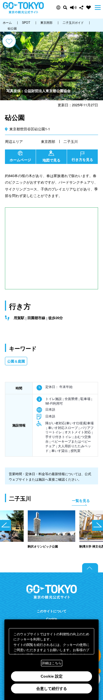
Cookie (51, 619)
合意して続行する (51, 688)
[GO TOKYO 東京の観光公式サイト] (23, 8)
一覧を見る (81, 500)
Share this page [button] (81, 7)
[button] (58, 7)
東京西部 (48, 141)
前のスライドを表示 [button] (5, 525)
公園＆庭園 (16, 361)
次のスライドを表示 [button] (97, 525)
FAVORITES (88, 7)
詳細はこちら (52, 663)
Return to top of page (90, 567)
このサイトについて (51, 611)
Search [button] (65, 7)
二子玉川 (70, 141)
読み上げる (73, 7)
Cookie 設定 (52, 676)
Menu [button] (98, 7)
